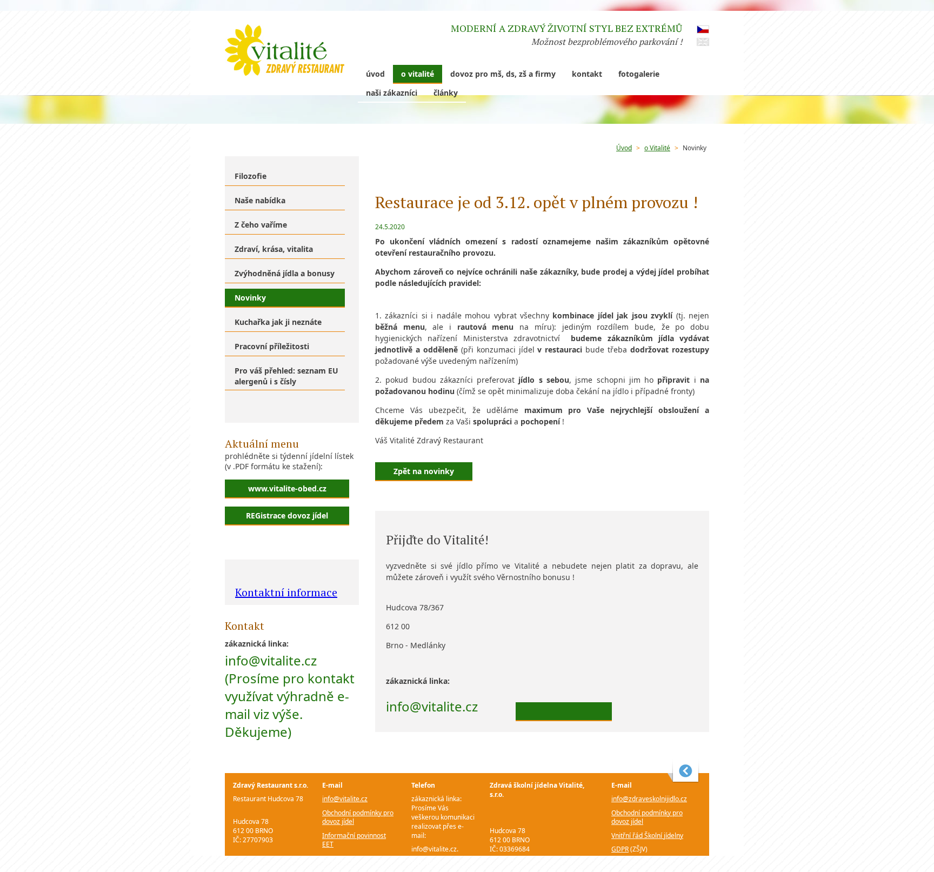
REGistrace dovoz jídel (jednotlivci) (287, 517)
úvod (375, 74)
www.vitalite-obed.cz (287, 488)
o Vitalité (417, 74)
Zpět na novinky (423, 471)
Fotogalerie (638, 74)
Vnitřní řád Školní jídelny (647, 835)
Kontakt (587, 74)
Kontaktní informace (286, 592)
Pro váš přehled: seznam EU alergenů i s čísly (286, 376)
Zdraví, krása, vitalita (274, 249)
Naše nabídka (260, 200)
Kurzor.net (683, 771)
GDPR (330, 858)
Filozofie (250, 176)
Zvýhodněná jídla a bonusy (285, 273)
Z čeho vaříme (261, 224)
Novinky (694, 147)
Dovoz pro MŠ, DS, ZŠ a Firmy (503, 74)
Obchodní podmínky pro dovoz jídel (357, 817)
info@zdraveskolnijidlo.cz (649, 798)
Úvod (624, 147)
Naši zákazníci (391, 93)
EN (703, 42)
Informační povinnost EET (354, 840)
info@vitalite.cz (345, 798)
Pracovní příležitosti (272, 346)
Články (445, 93)
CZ (703, 29)
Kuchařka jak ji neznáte (278, 322)
